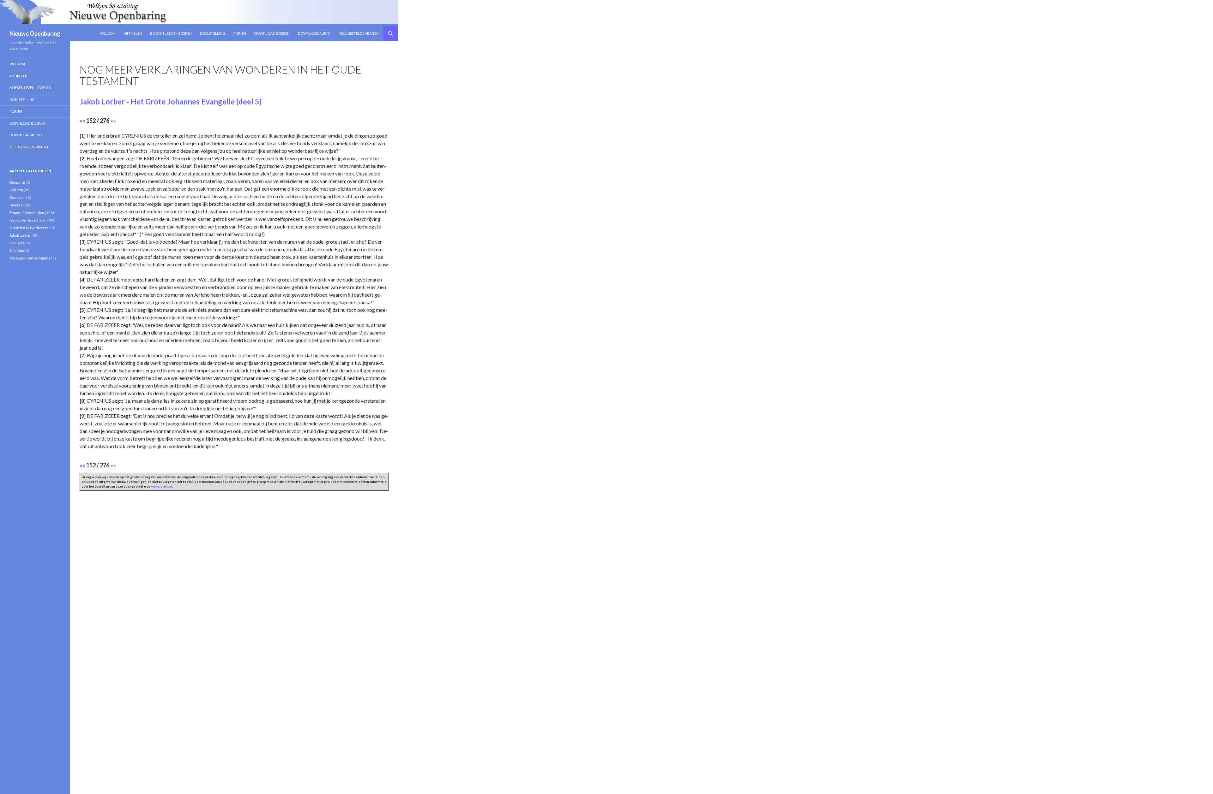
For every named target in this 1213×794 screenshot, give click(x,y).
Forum (239, 33)
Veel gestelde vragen (359, 33)
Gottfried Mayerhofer (27, 227)
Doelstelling (212, 33)
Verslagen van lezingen (28, 258)
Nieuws (15, 242)
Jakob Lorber (102, 101)
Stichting (16, 250)
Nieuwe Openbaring (34, 33)
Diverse (16, 205)
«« (82, 120)
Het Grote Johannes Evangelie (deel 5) (196, 101)
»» (113, 120)
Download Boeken (272, 33)
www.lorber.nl (161, 486)
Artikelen (133, 33)
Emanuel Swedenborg (27, 212)
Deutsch (16, 197)
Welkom (108, 33)
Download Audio (314, 33)
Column (16, 189)
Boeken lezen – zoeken (171, 33)
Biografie (17, 182)
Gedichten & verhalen (28, 220)
